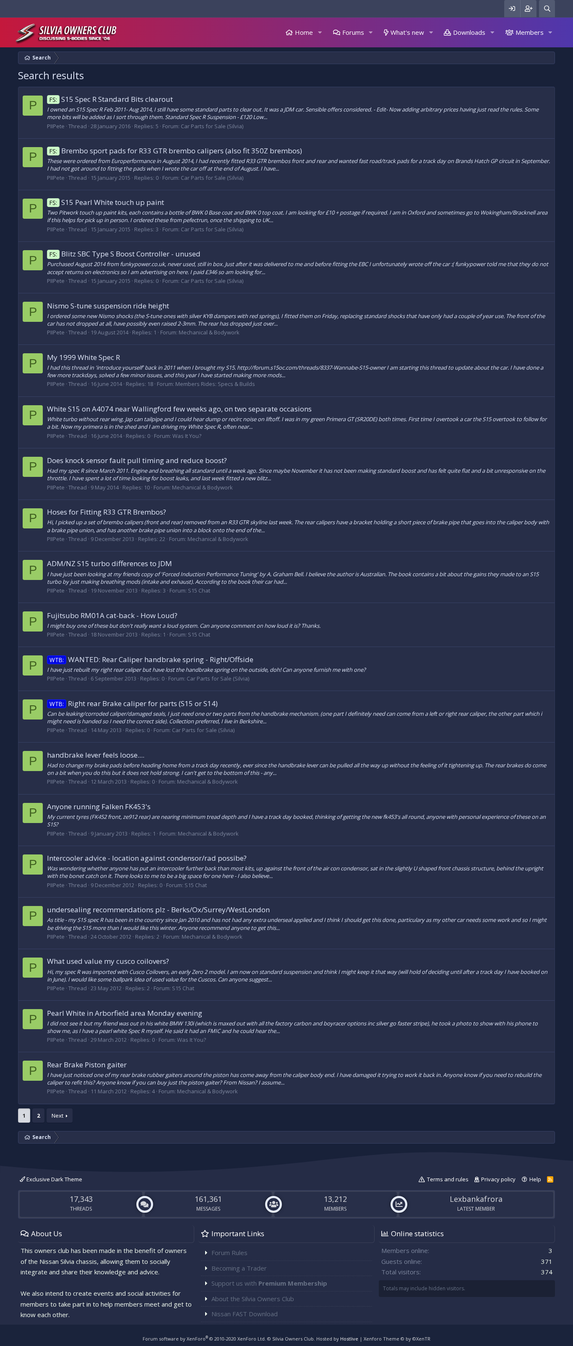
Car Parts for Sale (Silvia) (212, 126)
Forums (353, 32)
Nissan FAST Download (244, 1314)
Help (535, 1179)
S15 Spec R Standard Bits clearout (111, 99)
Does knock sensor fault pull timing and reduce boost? (137, 460)
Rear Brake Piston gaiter (87, 1064)
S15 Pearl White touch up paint (106, 202)
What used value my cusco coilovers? (108, 961)
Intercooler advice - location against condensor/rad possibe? (147, 858)
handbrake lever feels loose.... (95, 755)
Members (530, 32)
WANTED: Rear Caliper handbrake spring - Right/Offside (151, 659)
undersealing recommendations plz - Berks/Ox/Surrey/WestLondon (158, 909)
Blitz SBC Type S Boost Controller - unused (125, 254)
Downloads (469, 32)
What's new (407, 32)
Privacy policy (498, 1179)
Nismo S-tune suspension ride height (108, 306)
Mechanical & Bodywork (209, 332)
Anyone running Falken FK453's (99, 806)
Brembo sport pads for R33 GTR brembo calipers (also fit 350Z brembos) (175, 150)
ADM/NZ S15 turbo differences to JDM (109, 563)
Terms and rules (448, 1179)
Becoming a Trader (239, 1268)
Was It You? (186, 436)
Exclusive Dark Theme (53, 1179)
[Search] (547, 8)
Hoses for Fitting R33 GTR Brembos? (106, 512)
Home (304, 32)
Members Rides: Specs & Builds (215, 384)
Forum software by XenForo (204, 1339)
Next (57, 1115)
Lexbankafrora (476, 1199)
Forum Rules (229, 1252)
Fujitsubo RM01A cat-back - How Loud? (112, 615)
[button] (319, 32)
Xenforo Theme (397, 1339)
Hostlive (349, 1339)
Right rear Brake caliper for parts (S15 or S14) (133, 703)
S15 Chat (199, 590)
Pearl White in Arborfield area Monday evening (124, 1013)
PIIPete (56, 126)
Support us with (269, 1283)
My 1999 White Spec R (83, 357)
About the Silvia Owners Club (252, 1298)
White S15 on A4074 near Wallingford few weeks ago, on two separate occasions (179, 409)
